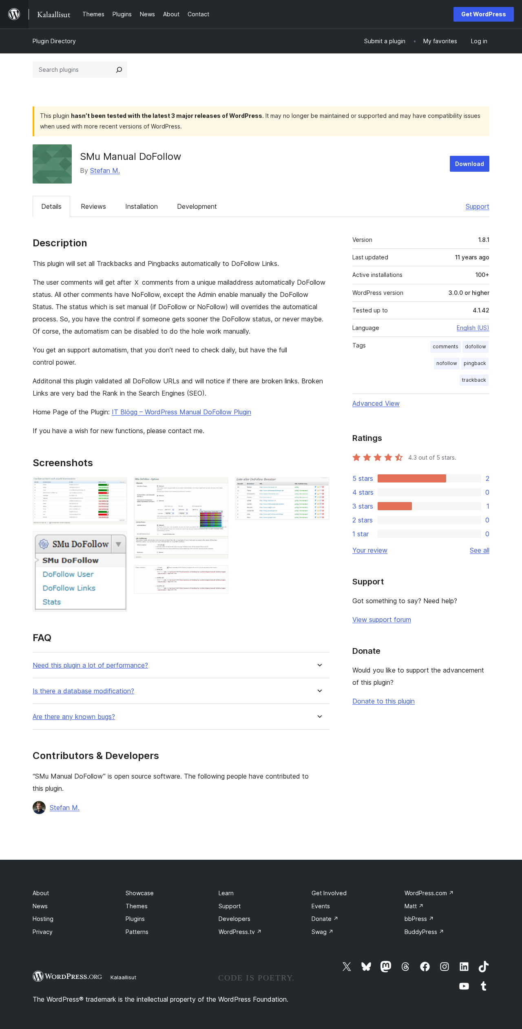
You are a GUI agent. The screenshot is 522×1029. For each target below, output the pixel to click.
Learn (226, 893)
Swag (323, 931)
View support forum (381, 619)
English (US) (473, 327)
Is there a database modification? (83, 691)
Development (197, 206)
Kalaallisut (123, 977)
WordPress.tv (240, 931)
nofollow (446, 363)
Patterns (137, 931)
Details (51, 206)
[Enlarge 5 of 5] (318, 488)
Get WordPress (483, 14)
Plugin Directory (54, 41)
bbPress (419, 918)
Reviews (93, 206)
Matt (414, 906)
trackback (474, 380)
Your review (369, 550)
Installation (141, 206)
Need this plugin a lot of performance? (90, 665)
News (40, 906)
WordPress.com (429, 893)
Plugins (135, 918)
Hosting (43, 918)
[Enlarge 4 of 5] (217, 576)
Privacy (43, 931)
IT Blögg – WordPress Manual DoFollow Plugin (181, 412)
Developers (234, 918)
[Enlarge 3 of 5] (217, 488)
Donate (325, 918)
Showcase (140, 893)
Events (321, 906)
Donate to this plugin (383, 701)
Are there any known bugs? (74, 717)
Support (477, 206)
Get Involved (329, 893)
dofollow (475, 346)
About (41, 893)
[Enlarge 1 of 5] (116, 488)
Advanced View (376, 403)
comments (445, 346)
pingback (475, 363)
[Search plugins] (119, 70)
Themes (137, 906)
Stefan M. (105, 170)
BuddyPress (424, 931)
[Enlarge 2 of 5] (116, 542)
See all (479, 550)
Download (469, 163)
